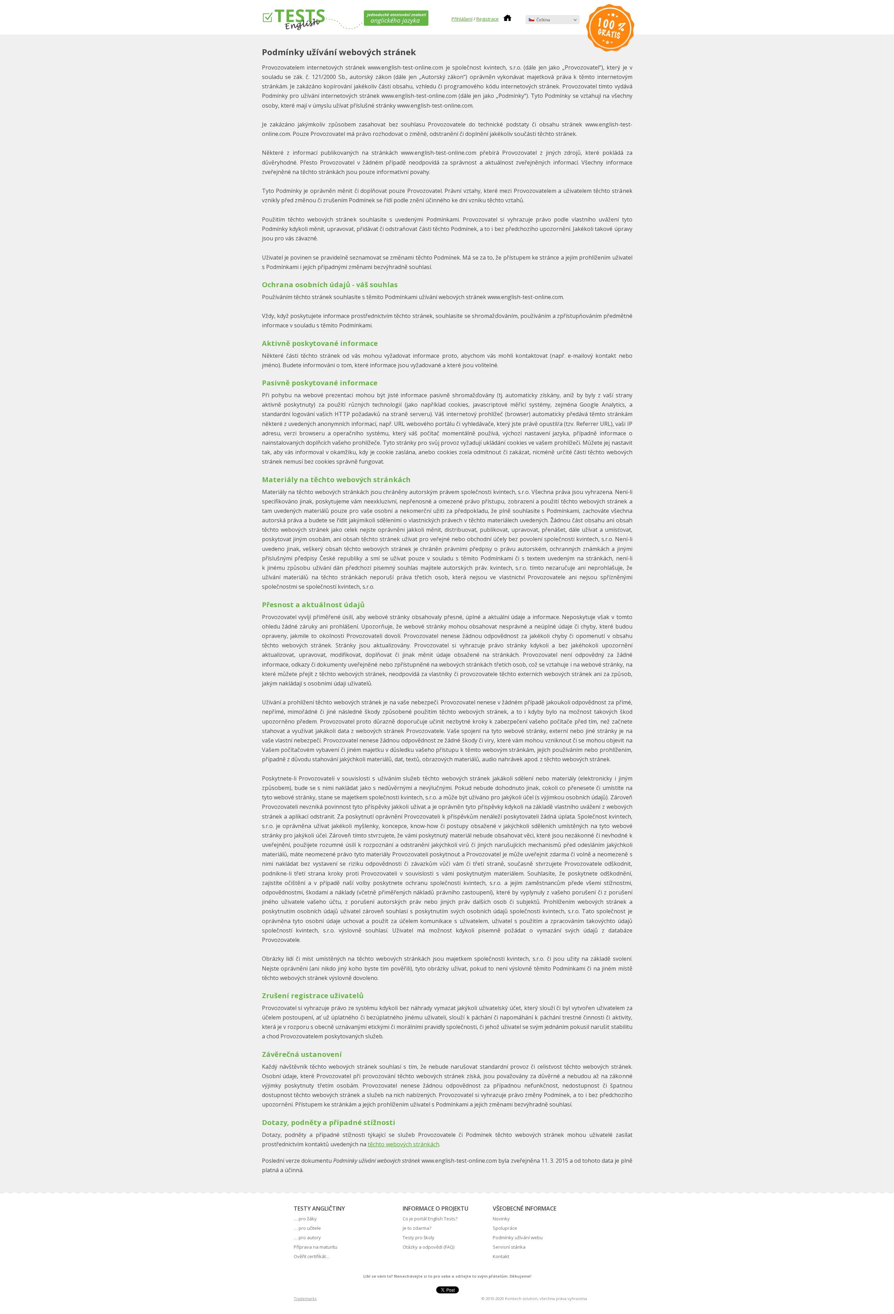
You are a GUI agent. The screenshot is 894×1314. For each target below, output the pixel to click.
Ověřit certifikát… (312, 1256)
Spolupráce (505, 1228)
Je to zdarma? (417, 1228)
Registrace (487, 19)
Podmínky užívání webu (518, 1237)
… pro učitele (307, 1228)
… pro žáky (305, 1218)
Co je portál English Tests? (430, 1218)
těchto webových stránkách (403, 1144)
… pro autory (307, 1237)
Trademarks (305, 1298)
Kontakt (501, 1256)
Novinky (501, 1218)
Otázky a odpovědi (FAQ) (428, 1247)
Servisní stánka (509, 1247)
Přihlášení (462, 19)
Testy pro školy (418, 1237)
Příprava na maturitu (315, 1247)
